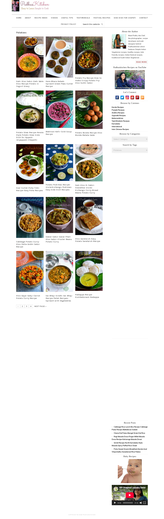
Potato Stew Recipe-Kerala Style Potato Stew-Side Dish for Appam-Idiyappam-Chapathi (30, 136)
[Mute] (141, 503)
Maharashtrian (117, 118)
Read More (141, 62)
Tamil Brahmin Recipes (121, 121)
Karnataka (116, 124)
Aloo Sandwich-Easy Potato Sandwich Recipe (87, 240)
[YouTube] (132, 97)
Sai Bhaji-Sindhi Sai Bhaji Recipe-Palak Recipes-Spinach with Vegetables (59, 298)
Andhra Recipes (118, 113)
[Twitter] (122, 97)
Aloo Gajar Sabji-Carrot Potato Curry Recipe (28, 297)
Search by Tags (130, 145)
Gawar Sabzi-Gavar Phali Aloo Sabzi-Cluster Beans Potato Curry (59, 239)
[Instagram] (127, 97)
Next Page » (40, 306)
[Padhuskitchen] (31, 12)
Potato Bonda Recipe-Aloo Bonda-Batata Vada (88, 134)
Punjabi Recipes (118, 110)
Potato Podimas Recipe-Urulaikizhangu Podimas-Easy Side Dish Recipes (59, 187)
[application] (130, 495)
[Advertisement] (110, 6)
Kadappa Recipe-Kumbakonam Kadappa (87, 295)
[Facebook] (117, 97)
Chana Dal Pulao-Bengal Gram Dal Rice (129, 433)
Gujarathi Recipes (119, 115)
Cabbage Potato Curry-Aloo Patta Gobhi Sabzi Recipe (28, 244)
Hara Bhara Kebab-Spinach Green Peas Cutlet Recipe (59, 84)
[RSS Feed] (142, 97)
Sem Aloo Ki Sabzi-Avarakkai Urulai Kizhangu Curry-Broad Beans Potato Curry (86, 189)
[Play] (115, 503)
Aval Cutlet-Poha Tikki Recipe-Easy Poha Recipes (29, 189)
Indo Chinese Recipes (120, 129)
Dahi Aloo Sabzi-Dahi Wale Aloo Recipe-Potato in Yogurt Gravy (30, 84)
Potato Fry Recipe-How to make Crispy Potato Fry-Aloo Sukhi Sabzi (88, 80)
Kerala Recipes (118, 107)
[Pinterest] (137, 97)
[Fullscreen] (144, 503)
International (117, 126)
